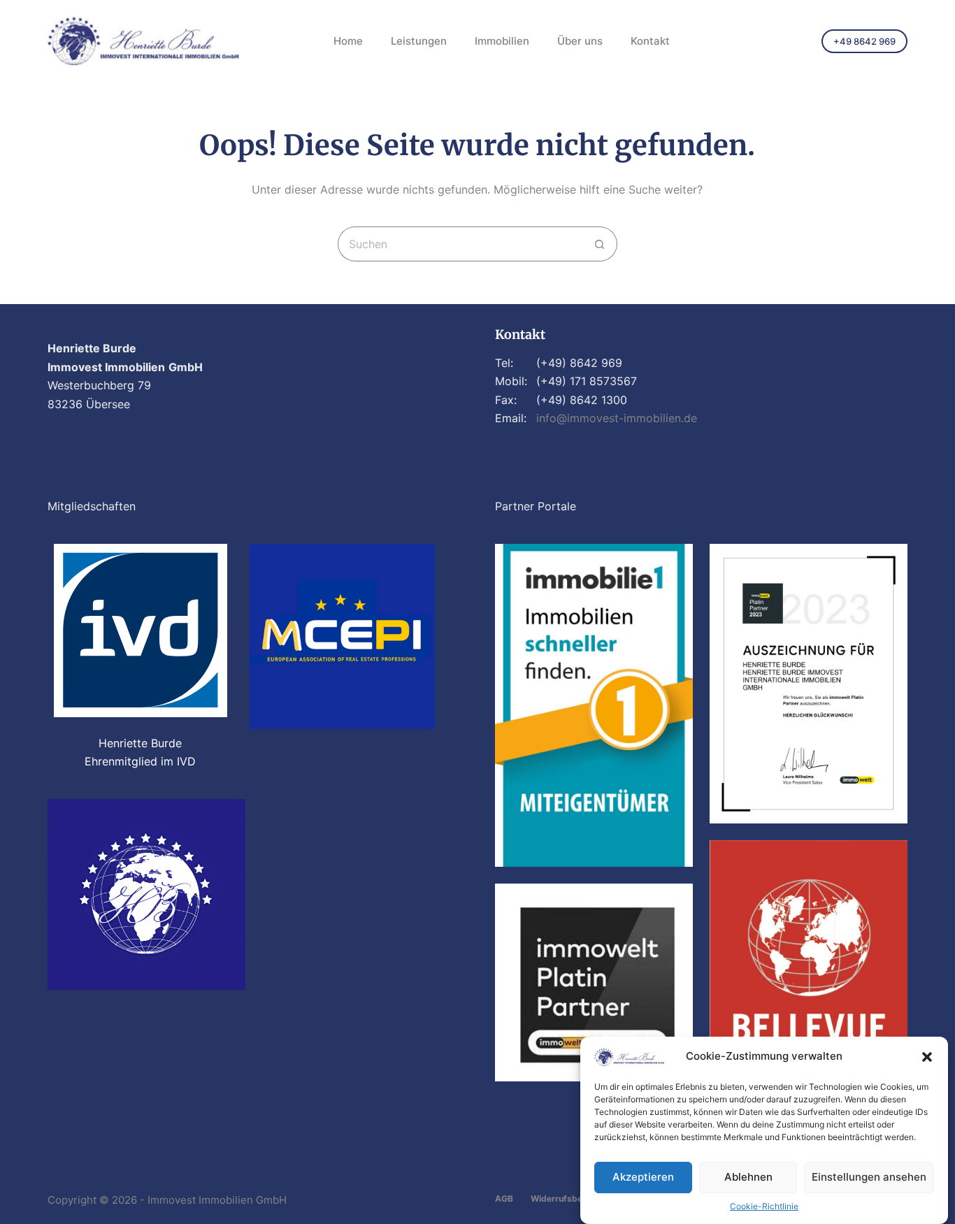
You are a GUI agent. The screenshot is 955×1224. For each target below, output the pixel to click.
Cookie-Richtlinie (764, 1206)
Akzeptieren (643, 1176)
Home (348, 41)
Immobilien (502, 41)
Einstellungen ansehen (869, 1176)
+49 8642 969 (864, 41)
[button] (927, 1057)
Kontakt (650, 41)
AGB (504, 1198)
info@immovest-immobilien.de (616, 418)
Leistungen (419, 41)
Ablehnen (748, 1176)
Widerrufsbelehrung (572, 1198)
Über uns (580, 41)
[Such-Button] (599, 243)
